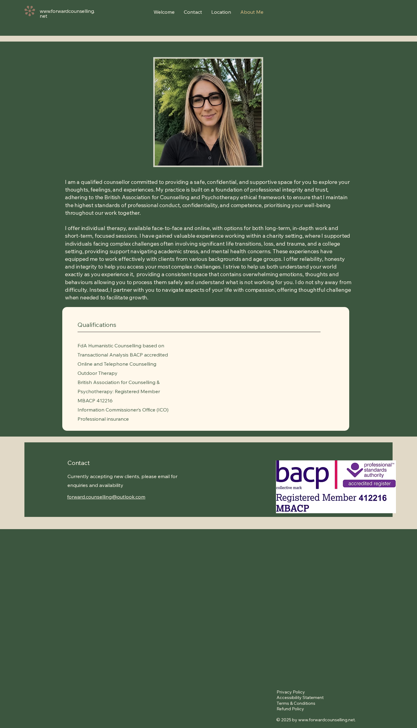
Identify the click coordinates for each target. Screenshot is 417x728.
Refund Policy (290, 709)
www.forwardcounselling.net (326, 720)
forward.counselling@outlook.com (106, 497)
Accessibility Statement (300, 697)
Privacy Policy (291, 692)
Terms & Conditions (296, 703)
